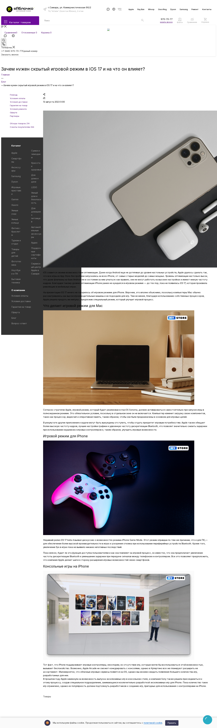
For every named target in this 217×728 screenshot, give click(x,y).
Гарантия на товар (21, 306)
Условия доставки (21, 301)
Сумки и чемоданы (35, 154)
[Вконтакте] (119, 9)
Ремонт (195, 9)
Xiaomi (14, 205)
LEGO (34, 187)
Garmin (14, 199)
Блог (13, 318)
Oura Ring (162, 9)
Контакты (206, 9)
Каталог (16, 145)
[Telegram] (114, 9)
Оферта (15, 312)
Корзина (205, 22)
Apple (131, 9)
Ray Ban (140, 9)
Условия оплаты (19, 295)
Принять (172, 723)
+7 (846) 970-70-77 (162, 19)
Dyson (173, 9)
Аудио (34, 242)
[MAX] (108, 9)
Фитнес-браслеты (16, 231)
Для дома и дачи (35, 178)
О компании (18, 290)
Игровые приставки (16, 190)
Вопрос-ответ (19, 323)
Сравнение (192, 22)
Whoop (151, 9)
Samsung (184, 9)
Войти (180, 22)
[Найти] (142, 20)
